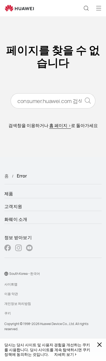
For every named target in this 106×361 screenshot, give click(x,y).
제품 (8, 193)
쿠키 (7, 313)
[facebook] (7, 248)
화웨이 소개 (15, 219)
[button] (86, 8)
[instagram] (18, 248)
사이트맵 (10, 284)
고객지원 (13, 206)
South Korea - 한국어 (24, 273)
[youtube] (29, 248)
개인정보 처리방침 (17, 303)
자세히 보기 (64, 354)
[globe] (6, 274)
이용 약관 (11, 293)
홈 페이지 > (60, 125)
